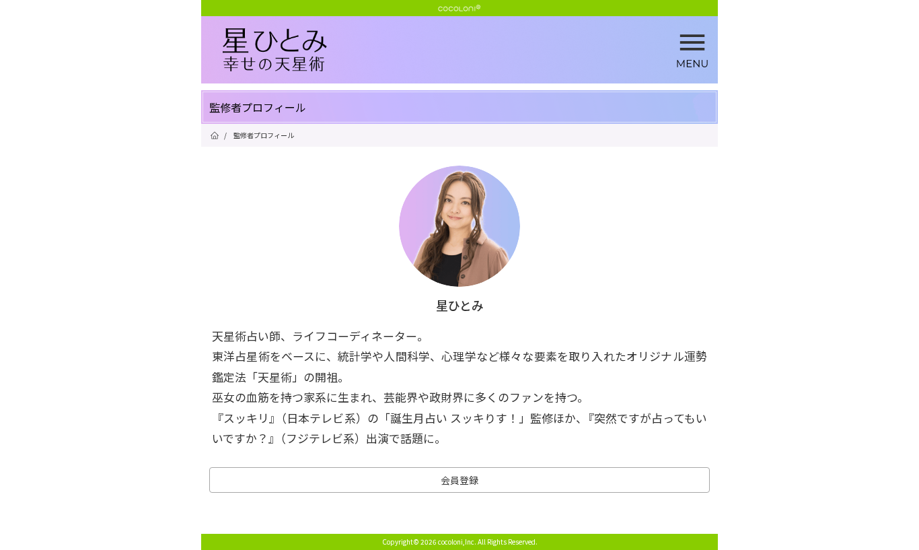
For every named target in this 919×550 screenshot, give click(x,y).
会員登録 (459, 480)
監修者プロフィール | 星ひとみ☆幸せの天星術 (470, 50)
